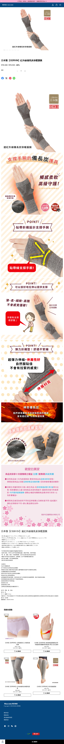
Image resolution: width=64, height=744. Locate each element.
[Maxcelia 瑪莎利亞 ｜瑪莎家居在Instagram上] (8, 726)
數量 (2, 70)
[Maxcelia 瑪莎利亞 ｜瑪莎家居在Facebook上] (5, 726)
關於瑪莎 (6, 712)
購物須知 (6, 715)
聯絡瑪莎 (6, 720)
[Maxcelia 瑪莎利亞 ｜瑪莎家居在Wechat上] (12, 726)
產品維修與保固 (8, 717)
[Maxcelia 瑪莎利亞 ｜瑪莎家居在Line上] (15, 726)
